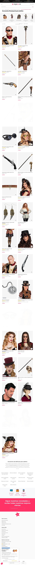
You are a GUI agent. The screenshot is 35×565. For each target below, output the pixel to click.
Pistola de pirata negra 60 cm (22, 274)
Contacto (3, 535)
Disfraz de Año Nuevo (4, 485)
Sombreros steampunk (4, 20)
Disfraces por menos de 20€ (6, 541)
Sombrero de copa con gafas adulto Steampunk (25, 248)
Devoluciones (4, 531)
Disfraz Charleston (13, 484)
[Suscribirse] (24, 508)
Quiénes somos (4, 522)
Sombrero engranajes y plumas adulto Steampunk (8, 454)
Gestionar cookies (5, 537)
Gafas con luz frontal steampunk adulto (24, 326)
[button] (2, 4)
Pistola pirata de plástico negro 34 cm (8, 172)
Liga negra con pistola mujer (22, 71)
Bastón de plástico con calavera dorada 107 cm (25, 172)
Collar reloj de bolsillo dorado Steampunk (8, 274)
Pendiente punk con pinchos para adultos (8, 402)
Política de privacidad (5, 520)
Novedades (3, 545)
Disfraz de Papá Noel (21, 481)
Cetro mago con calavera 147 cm (23, 45)
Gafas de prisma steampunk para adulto (8, 326)
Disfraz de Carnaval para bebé (30, 478)
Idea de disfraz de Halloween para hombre (30, 474)
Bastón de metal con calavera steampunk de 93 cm (25, 377)
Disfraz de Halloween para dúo (21, 473)
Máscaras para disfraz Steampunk (18, 20)
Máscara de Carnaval (4, 481)
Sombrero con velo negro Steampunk (23, 146)
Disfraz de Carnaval (22, 477)
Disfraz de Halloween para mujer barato (4, 473)
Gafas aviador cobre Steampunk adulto (8, 45)
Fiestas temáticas (4, 546)
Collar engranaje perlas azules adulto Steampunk (7, 351)
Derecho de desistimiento (5, 536)
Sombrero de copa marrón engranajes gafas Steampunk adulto (8, 428)
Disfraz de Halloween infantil (4, 478)
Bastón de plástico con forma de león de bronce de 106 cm (25, 97)
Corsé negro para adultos (22, 222)
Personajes (3, 542)
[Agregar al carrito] (16, 43)
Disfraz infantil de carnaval (13, 478)
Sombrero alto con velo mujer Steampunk (24, 402)
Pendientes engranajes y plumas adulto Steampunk (8, 222)
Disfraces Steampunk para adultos (11, 20)
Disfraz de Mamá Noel (13, 482)
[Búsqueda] (33, 7)
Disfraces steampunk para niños (25, 20)
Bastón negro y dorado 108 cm (6, 71)
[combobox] (17, 7)
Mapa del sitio (4, 521)
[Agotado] (31, 121)
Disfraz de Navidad (30, 481)
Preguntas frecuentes (5, 530)
